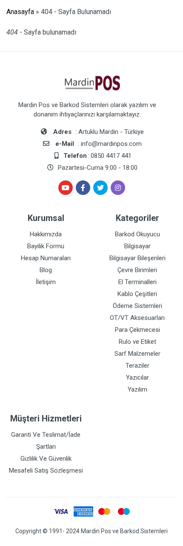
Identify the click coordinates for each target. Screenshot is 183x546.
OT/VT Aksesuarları (137, 318)
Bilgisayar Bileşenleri (137, 258)
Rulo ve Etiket (137, 342)
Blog (46, 270)
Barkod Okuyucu (137, 234)
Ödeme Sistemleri (137, 306)
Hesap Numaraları (46, 258)
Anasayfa (20, 12)
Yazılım (137, 389)
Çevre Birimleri (137, 270)
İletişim (46, 282)
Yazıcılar (137, 377)
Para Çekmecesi (137, 330)
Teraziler (137, 365)
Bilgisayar (137, 246)
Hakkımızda (46, 234)
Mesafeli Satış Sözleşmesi (46, 470)
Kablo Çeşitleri (137, 294)
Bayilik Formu (45, 246)
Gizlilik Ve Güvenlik (45, 458)
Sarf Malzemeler (137, 353)
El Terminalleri (137, 282)
